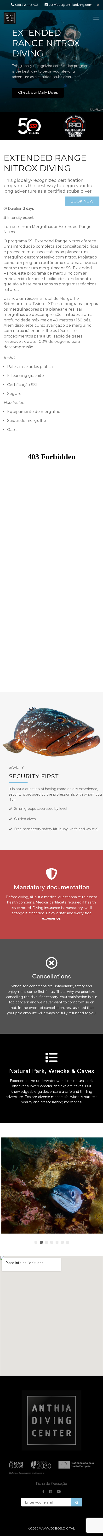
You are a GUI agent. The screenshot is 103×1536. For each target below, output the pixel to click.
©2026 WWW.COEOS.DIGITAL (51, 1528)
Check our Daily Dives (38, 92)
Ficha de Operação (51, 1483)
